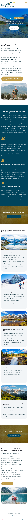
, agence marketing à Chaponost (15, 519)
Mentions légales (14, 517)
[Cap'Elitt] (8, 4)
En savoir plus (7, 484)
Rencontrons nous (14, 217)
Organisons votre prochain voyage (11, 78)
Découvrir (14, 28)
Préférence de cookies (14, 513)
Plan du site (14, 515)
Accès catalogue (14, 435)
